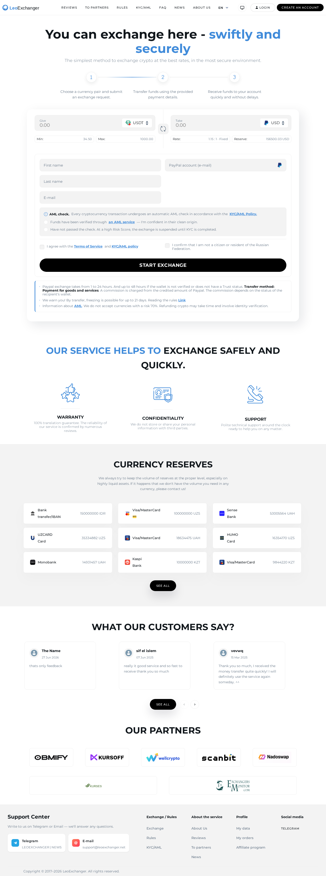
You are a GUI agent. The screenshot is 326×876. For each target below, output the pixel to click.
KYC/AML (143, 7)
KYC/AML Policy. (243, 214)
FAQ (162, 7)
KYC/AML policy (125, 246)
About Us (201, 7)
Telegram (290, 828)
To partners (97, 7)
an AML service (122, 222)
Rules (122, 7)
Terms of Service (88, 246)
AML (78, 306)
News (179, 7)
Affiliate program (250, 847)
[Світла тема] (242, 7)
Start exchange (162, 265)
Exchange (155, 828)
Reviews (69, 7)
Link (182, 300)
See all (163, 585)
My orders (244, 838)
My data (243, 828)
